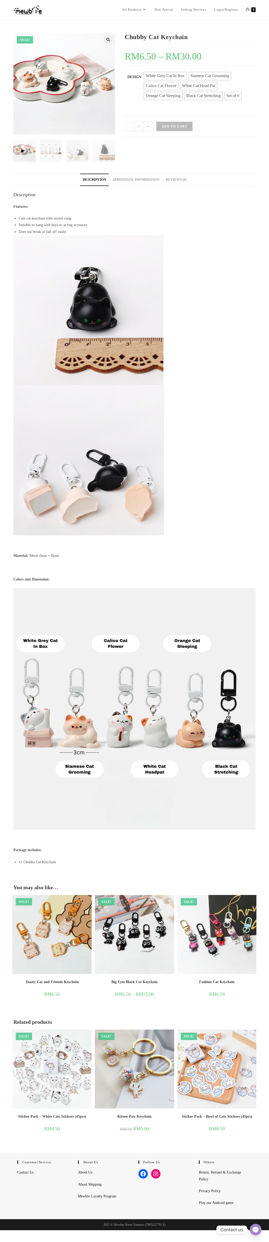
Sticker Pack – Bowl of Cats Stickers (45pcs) (217, 1116)
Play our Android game (216, 1203)
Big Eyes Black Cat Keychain (134, 982)
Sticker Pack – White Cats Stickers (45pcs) (52, 1116)
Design (134, 77)
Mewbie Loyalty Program (97, 1196)
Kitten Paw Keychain (134, 1116)
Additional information (135, 180)
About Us (85, 1172)
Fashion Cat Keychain (217, 982)
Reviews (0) (176, 180)
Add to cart (174, 126)
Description (94, 180)
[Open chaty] (255, 1229)
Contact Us (25, 1172)
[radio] (165, 76)
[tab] (94, 180)
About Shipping (90, 1184)
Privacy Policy (210, 1191)
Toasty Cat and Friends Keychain (52, 982)
